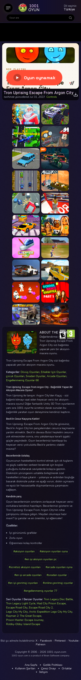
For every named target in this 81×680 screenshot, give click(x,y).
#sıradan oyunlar (57, 575)
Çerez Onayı (48, 668)
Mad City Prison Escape (51, 603)
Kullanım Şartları (25, 668)
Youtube (73, 641)
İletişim (43, 672)
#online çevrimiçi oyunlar (58, 583)
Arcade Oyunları (56, 376)
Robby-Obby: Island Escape (23, 624)
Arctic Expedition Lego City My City (50, 612)
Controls (51, 97)
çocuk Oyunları (15, 376)
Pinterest (60, 641)
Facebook (46, 641)
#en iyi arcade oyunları (27, 575)
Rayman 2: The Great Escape (23, 616)
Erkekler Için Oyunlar (53, 372)
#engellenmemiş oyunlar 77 (40, 591)
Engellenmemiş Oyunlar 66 (22, 380)
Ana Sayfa (31, 665)
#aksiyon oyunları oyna (54, 551)
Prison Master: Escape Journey (24, 620)
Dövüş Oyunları (30, 372)
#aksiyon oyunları (24, 551)
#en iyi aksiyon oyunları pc (41, 559)
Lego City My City (17, 612)
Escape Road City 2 (41, 607)
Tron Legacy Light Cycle (20, 603)
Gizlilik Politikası (52, 665)
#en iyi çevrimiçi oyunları (23, 583)
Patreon (40, 644)
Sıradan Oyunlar (35, 376)
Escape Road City (17, 607)
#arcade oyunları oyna (59, 567)
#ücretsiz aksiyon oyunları (24, 567)
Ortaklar (67, 668)
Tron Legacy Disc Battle (58, 599)
